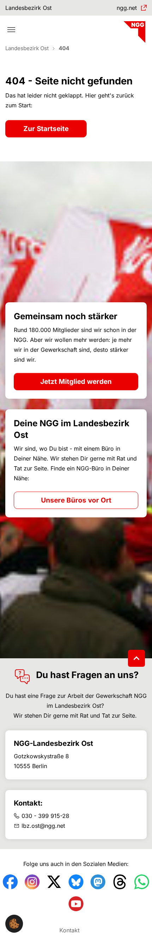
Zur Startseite (46, 129)
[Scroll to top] (136, 658)
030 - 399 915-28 (45, 815)
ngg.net (127, 7)
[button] (14, 923)
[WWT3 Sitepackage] (134, 29)
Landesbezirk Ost (28, 7)
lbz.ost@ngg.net (43, 825)
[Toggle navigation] (11, 30)
